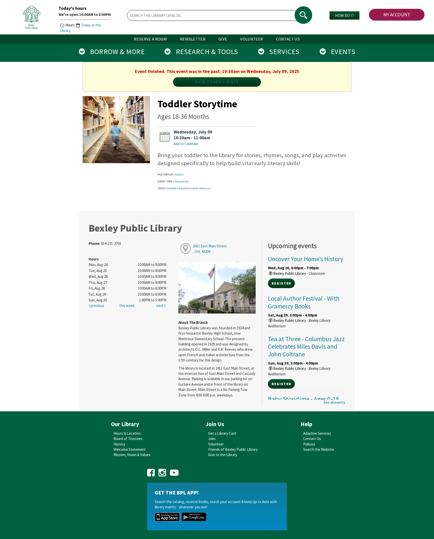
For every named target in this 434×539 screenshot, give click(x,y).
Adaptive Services (317, 433)
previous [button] (97, 305)
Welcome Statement (130, 449)
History (119, 444)
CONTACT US (288, 39)
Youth (178, 174)
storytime (184, 188)
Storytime (181, 181)
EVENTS (340, 51)
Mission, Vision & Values (132, 454)
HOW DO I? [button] (344, 15)
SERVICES (281, 51)
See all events (334, 402)
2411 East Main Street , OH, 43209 (210, 249)
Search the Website (318, 449)
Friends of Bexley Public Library (233, 449)
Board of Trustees (128, 438)
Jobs (212, 438)
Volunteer (216, 444)
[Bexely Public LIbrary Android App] (193, 516)
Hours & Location (127, 433)
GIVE (223, 39)
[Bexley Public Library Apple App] (167, 516)
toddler (171, 188)
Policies (309, 444)
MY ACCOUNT (396, 15)
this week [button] (127, 305)
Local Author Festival (304, 302)
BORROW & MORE (114, 51)
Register (281, 283)
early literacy (200, 188)
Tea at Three (306, 346)
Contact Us (312, 438)
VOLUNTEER (251, 39)
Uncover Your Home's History (305, 259)
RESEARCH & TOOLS (204, 51)
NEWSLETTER (192, 39)
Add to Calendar (186, 143)
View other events (217, 81)
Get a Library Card (222, 433)
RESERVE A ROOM (150, 39)
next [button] (160, 305)
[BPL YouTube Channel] (174, 471)
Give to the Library (222, 454)
